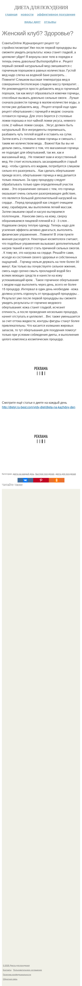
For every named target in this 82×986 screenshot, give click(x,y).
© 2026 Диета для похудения (16, 965)
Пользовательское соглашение (27, 970)
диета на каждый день (23, 473)
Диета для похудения (41, 7)
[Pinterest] (41, 480)
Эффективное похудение (56, 14)
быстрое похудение (44, 473)
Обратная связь (10, 979)
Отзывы (50, 22)
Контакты (7, 970)
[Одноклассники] (56, 480)
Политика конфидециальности (17, 974)
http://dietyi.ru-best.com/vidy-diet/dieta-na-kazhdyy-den (38, 407)
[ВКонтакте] (25, 480)
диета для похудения (65, 473)
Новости (27, 14)
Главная (11, 14)
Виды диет (32, 22)
